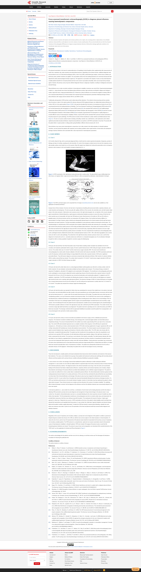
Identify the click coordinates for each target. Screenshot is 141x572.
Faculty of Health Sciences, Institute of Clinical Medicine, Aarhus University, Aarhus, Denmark (70, 33)
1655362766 (33, 235)
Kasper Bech (78, 24)
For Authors (67, 559)
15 (74, 112)
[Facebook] (33, 221)
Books (56, 7)
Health (30, 126)
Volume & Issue (83, 563)
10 (72, 104)
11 (82, 108)
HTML (68, 35)
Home (31, 7)
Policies (103, 552)
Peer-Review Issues (69, 561)
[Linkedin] (37, 221)
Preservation (104, 559)
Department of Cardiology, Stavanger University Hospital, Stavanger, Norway (66, 28)
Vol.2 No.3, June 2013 (70, 16)
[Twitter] (29, 221)
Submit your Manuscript (75, 570)
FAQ (29, 97)
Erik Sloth (83, 24)
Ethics (66, 554)
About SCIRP (69, 552)
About (71, 7)
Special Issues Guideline (34, 83)
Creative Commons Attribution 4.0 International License (81, 546)
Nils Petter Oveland (53, 24)
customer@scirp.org (35, 229)
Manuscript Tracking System (86, 554)
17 (49, 534)
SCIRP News (87, 570)
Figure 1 (69, 104)
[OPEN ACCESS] (95, 2)
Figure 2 (51, 118)
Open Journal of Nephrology (35, 161)
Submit (88, 7)
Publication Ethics (105, 557)
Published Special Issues (34, 80)
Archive (31, 24)
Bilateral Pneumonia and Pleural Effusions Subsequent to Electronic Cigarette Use (36, 43)
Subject (51, 557)
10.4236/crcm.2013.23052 (57, 35)
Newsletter (30, 88)
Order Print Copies (84, 557)
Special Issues (68, 565)
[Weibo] (42, 221)
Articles (39, 7)
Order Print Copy (32, 91)
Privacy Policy (104, 563)
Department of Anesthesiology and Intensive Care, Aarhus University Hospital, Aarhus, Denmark (71, 26)
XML (72, 35)
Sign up (64, 570)
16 (49, 528)
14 (102, 110)
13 (66, 110)
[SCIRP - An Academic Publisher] (37, 2)
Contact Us (30, 94)
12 (98, 108)
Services (79, 7)
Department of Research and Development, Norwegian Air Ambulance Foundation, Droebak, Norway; (72, 30)
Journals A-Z (52, 554)
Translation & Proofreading (86, 559)
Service (82, 552)
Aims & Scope (32, 19)
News (63, 7)
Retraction (103, 561)
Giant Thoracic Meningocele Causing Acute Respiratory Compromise (35, 60)
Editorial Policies (68, 557)
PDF (65, 35)
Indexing (31, 33)
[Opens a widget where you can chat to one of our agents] (135, 569)
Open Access (104, 554)
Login (110, 2)
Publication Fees (33, 30)
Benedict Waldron (70, 24)
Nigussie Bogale (62, 24)
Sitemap (51, 561)
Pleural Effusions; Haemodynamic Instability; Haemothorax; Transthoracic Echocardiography (70, 51)
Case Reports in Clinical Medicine (56, 16)
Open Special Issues (33, 77)
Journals (47, 7)
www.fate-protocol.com (88, 202)
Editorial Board (32, 27)
